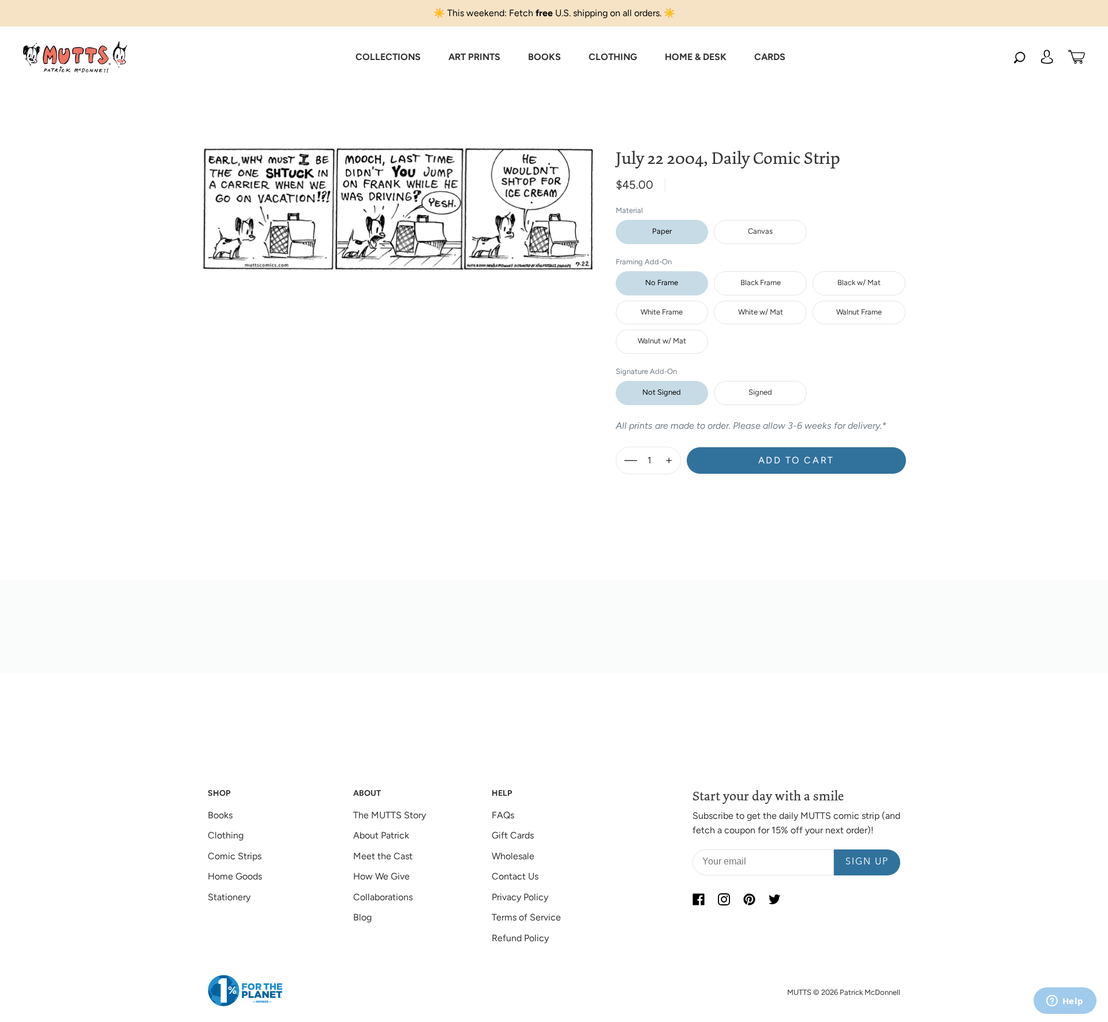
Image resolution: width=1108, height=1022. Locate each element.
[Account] (1046, 57)
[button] (388, 57)
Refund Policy (520, 938)
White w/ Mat (760, 312)
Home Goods (235, 876)
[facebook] (698, 899)
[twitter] (774, 899)
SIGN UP (867, 862)
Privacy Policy (520, 897)
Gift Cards (513, 835)
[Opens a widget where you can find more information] (1064, 1001)
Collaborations (383, 897)
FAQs (503, 815)
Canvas (760, 231)
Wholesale (513, 856)
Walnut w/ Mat (662, 340)
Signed (760, 392)
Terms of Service (526, 917)
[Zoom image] (397, 200)
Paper (662, 231)
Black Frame (760, 282)
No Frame (661, 282)
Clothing (226, 835)
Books (220, 815)
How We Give (381, 876)
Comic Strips (234, 856)
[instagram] (723, 899)
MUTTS (799, 992)
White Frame (662, 312)
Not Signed (661, 392)
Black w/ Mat (859, 282)
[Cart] (1076, 57)
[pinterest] (749, 899)
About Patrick (381, 835)
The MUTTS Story (389, 815)
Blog (362, 917)
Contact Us (515, 876)
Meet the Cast (383, 856)
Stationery (229, 897)
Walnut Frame (859, 312)
